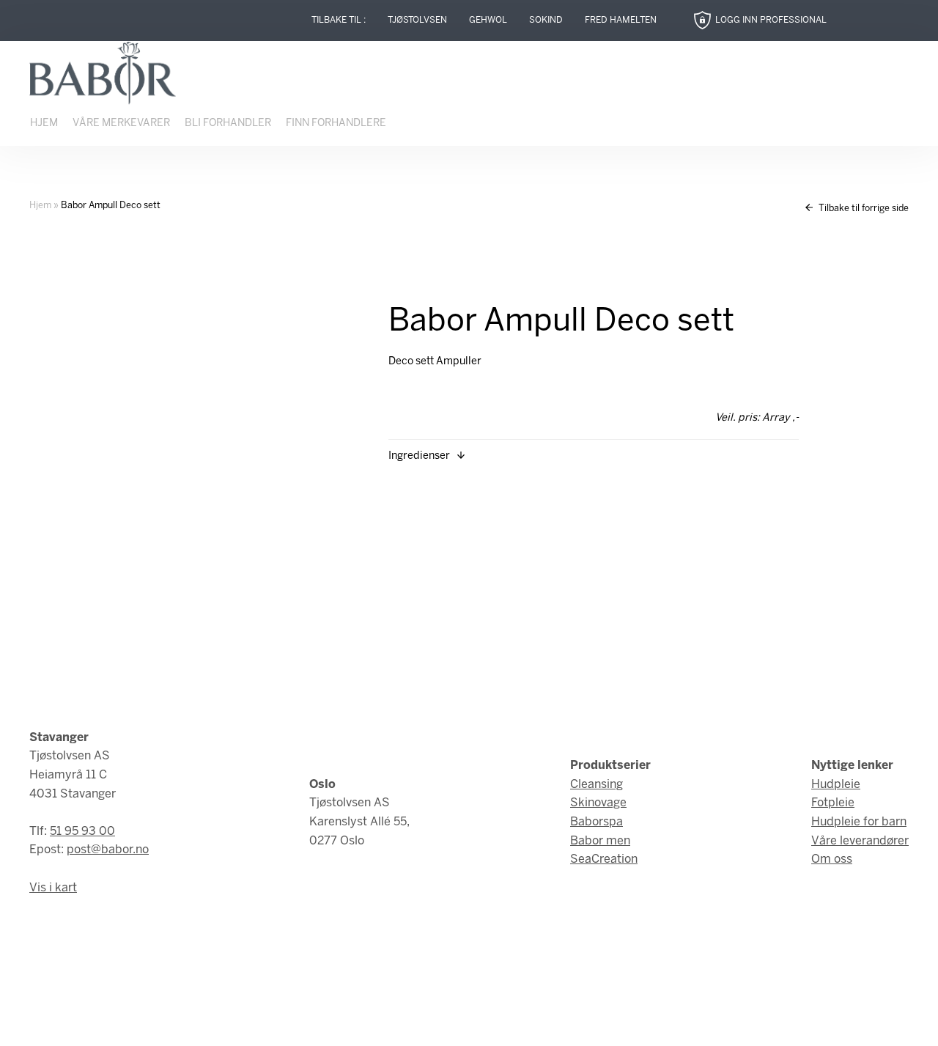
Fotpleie (832, 803)
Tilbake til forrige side (862, 209)
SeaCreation (604, 859)
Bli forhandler (228, 123)
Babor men (600, 841)
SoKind (546, 20)
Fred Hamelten (621, 20)
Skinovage (598, 803)
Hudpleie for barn (858, 822)
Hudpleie (835, 784)
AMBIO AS (596, 1024)
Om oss (831, 859)
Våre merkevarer (121, 123)
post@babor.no (108, 849)
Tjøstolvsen (417, 20)
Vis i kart (53, 888)
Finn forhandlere (336, 123)
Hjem (44, 123)
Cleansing (596, 784)
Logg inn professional (771, 20)
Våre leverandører (860, 841)
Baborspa (596, 822)
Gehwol (488, 20)
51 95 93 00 (82, 831)
